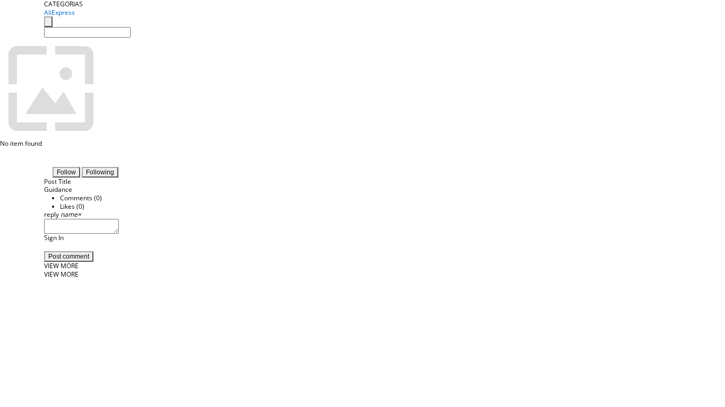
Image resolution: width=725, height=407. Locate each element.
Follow (66, 172)
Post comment (68, 256)
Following (100, 172)
